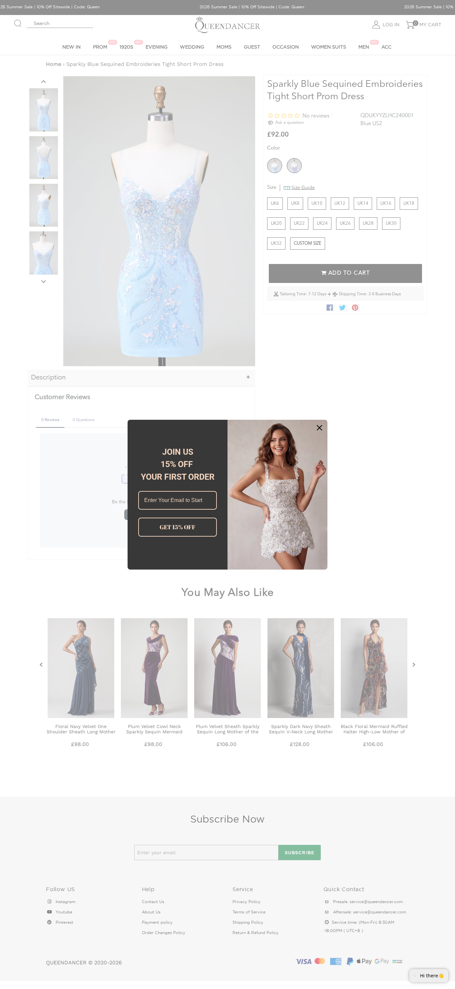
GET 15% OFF (178, 527)
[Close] (319, 428)
